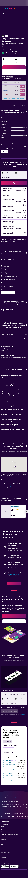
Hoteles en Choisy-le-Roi (9, 780)
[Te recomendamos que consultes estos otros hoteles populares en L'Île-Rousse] (26, 500)
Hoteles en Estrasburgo (9, 769)
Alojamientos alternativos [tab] (10, 745)
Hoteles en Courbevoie (9, 764)
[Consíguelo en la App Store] (14, 866)
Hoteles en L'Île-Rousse (5, 816)
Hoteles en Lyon (7, 766)
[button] (2, 8)
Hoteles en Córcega (18, 814)
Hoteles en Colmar (7, 773)
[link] (14, 583)
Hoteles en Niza (7, 762)
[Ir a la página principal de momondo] (10, 8)
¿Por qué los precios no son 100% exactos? (11, 807)
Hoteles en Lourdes (8, 775)
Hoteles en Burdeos (8, 777)
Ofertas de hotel (8, 813)
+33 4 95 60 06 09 (7, 49)
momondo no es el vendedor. (10, 801)
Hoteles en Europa (17, 813)
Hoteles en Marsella (8, 771)
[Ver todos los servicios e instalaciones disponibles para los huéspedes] (26, 253)
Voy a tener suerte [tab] (8, 749)
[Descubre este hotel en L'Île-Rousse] (26, 112)
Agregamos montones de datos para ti (13, 804)
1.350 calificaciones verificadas (16, 52)
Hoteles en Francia (8, 814)
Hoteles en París (7, 760)
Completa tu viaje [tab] (8, 752)
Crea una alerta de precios (14, 574)
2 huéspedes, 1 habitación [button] (10, 63)
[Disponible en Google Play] (5, 866)
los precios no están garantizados (14, 797)
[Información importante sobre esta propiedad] (26, 325)
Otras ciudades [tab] (7, 741)
